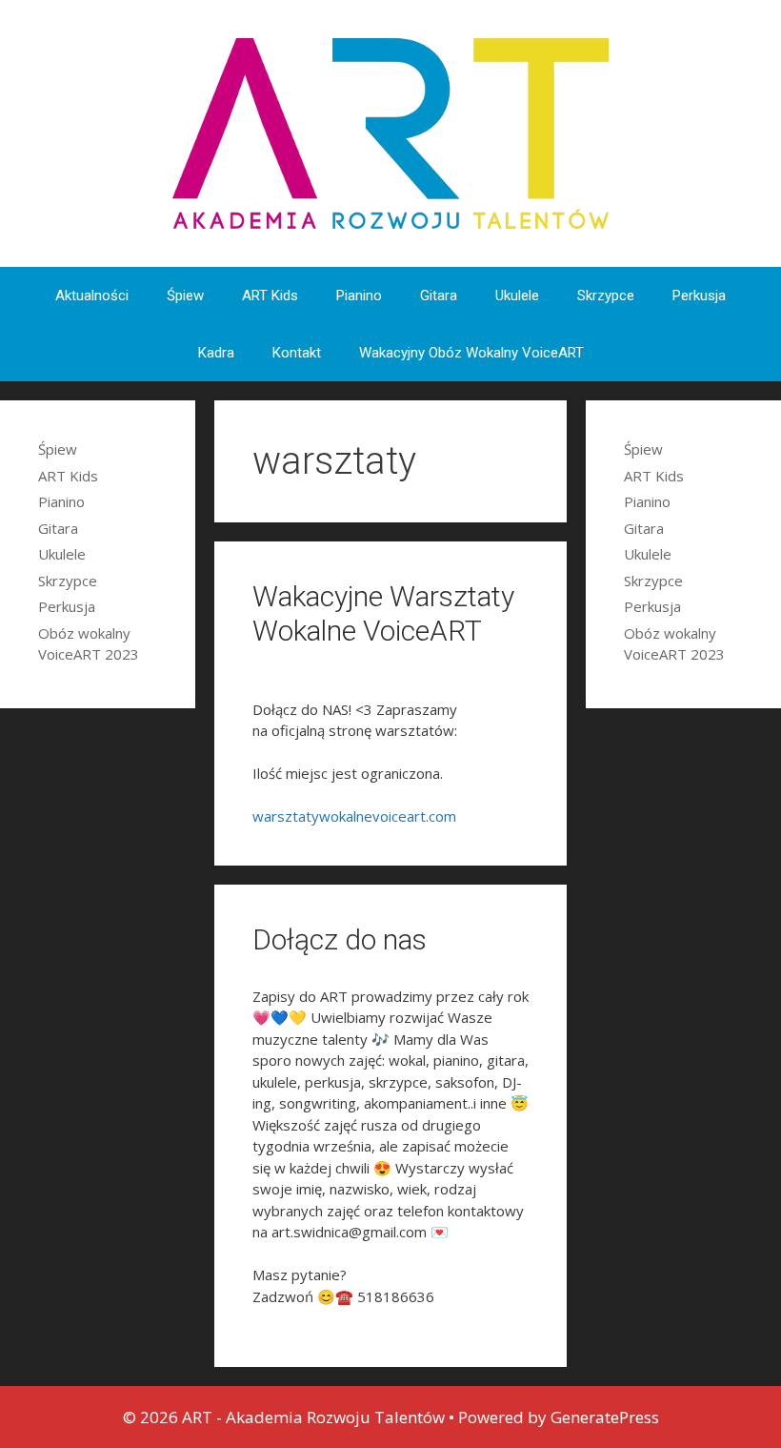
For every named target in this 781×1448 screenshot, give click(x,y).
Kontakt (296, 352)
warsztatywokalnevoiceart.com (354, 816)
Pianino (359, 295)
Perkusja (699, 295)
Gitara (438, 295)
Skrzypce (605, 295)
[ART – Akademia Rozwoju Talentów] (390, 131)
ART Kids (270, 295)
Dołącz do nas (339, 939)
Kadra (216, 352)
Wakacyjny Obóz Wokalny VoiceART (471, 352)
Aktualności (92, 295)
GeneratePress (605, 1417)
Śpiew (185, 295)
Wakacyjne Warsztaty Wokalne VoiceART (383, 613)
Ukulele (517, 295)
